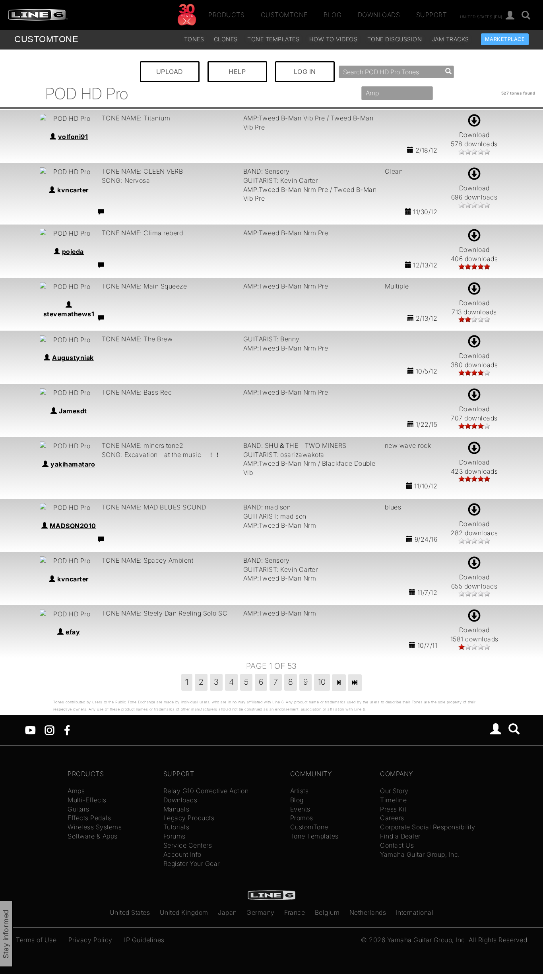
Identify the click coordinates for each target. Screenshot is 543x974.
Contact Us (397, 845)
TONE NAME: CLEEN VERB (142, 171)
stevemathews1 (69, 314)
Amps (76, 791)
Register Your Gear (191, 863)
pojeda (73, 252)
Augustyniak (73, 358)
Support (431, 15)
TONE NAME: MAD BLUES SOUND (154, 507)
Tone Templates (273, 39)
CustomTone (284, 15)
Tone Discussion (394, 39)
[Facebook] (67, 730)
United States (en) (481, 16)
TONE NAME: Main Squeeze (144, 286)
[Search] (526, 15)
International (415, 912)
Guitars (78, 809)
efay (73, 632)
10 (322, 682)
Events (300, 809)
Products (226, 15)
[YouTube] (30, 730)
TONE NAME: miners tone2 (143, 445)
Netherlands (367, 912)
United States (130, 912)
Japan (227, 912)
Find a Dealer (400, 836)
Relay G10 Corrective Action (206, 791)
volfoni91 (73, 137)
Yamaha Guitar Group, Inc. (420, 854)
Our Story (394, 791)
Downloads (379, 15)
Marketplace (505, 39)
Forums (174, 836)
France (294, 912)
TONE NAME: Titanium (136, 118)
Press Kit (393, 809)
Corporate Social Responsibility (427, 827)
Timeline (393, 800)
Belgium (327, 912)
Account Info (182, 854)
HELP (237, 72)
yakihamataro (72, 464)
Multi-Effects (87, 800)
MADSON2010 (73, 526)
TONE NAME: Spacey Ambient (148, 560)
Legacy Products (189, 818)
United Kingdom (184, 912)
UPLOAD (169, 72)
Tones (194, 39)
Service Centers (187, 845)
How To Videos (333, 39)
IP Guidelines (144, 940)
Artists (299, 791)
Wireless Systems (95, 827)
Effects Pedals (89, 818)
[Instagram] (49, 730)
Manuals (176, 809)
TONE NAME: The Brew (137, 339)
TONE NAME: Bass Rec (137, 392)
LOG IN (305, 72)
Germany (260, 912)
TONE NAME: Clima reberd (142, 233)
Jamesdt (73, 411)
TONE (46, 39)
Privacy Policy (90, 940)
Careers (392, 818)
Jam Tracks (450, 39)
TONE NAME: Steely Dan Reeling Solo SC (165, 613)
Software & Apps (93, 836)
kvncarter (73, 190)
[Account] (510, 15)
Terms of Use (36, 940)
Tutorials (176, 827)
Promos (301, 818)
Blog (332, 15)
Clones (226, 39)
